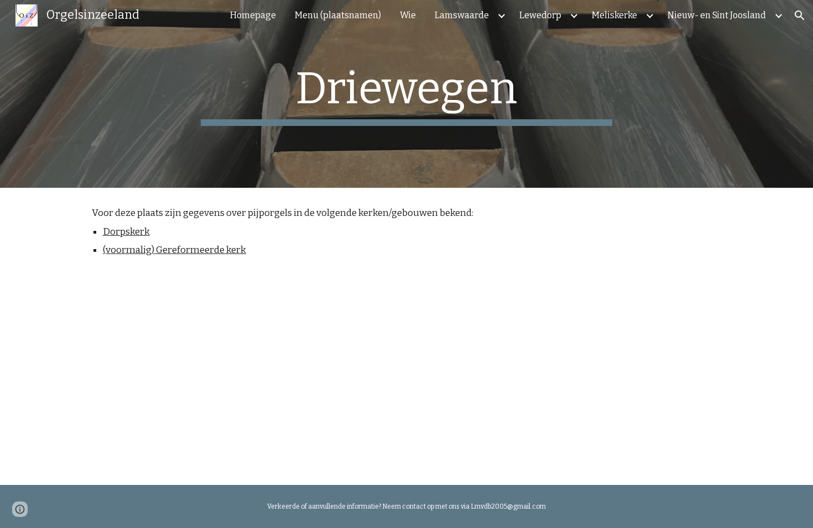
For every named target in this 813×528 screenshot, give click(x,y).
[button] (799, 15)
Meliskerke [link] (614, 15)
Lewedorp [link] (540, 15)
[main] (406, 93)
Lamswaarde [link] (462, 15)
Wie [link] (408, 15)
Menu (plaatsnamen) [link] (338, 15)
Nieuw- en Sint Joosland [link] (717, 15)
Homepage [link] (253, 15)
